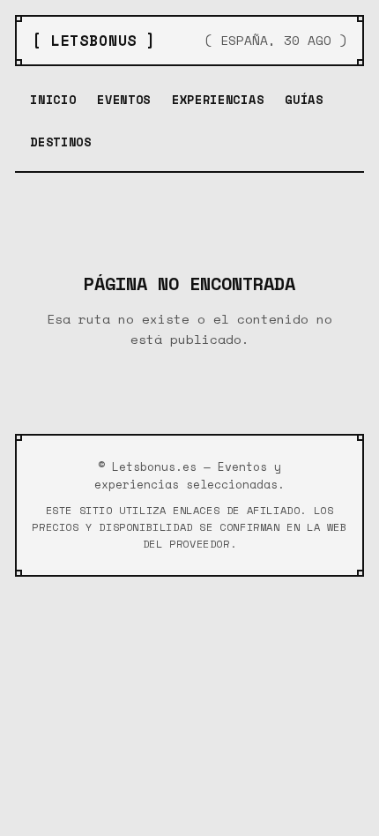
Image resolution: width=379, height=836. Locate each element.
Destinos (60, 142)
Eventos (124, 99)
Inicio (53, 99)
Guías (304, 99)
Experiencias (218, 99)
